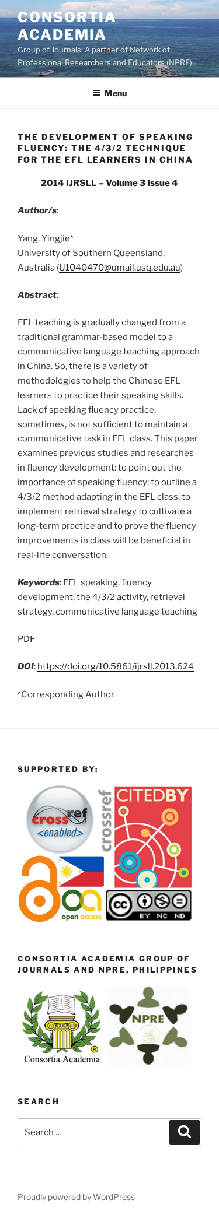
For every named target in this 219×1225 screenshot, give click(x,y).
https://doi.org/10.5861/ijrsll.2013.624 (115, 666)
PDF (26, 639)
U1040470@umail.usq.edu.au (119, 267)
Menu (116, 93)
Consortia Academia (67, 26)
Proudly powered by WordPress (76, 1197)
